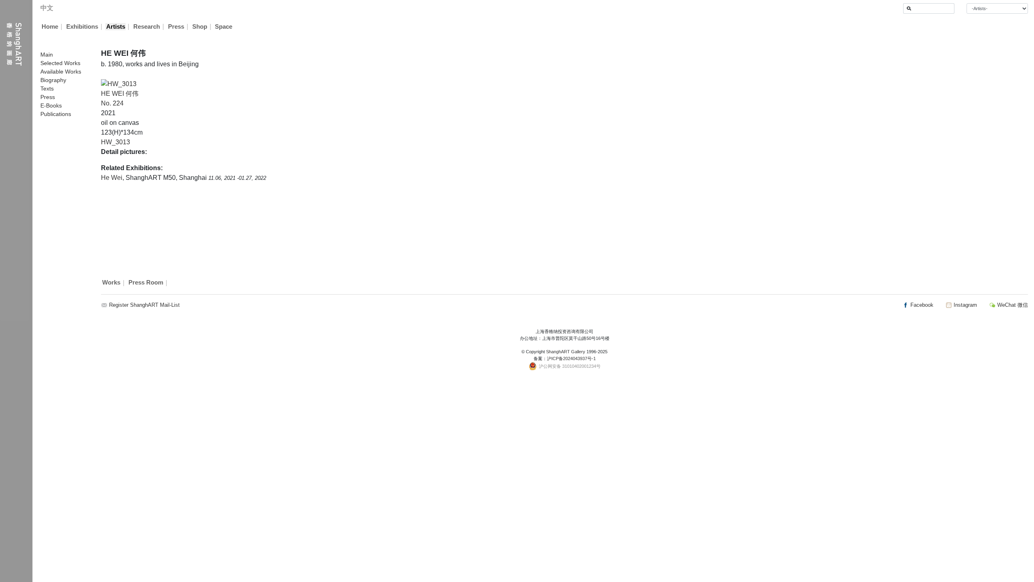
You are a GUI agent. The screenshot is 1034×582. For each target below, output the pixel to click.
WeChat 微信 (1012, 305)
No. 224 (112, 103)
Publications (55, 114)
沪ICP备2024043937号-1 (571, 358)
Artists (115, 26)
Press (176, 26)
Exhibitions (82, 26)
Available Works (60, 71)
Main (46, 54)
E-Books (51, 105)
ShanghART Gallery (565, 351)
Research (146, 26)
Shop (199, 26)
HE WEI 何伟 (120, 93)
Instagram (964, 305)
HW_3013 (115, 142)
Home (50, 26)
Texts (47, 88)
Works (111, 283)
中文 (46, 7)
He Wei (111, 177)
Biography (53, 80)
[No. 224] (119, 83)
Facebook (921, 305)
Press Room (145, 283)
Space (223, 26)
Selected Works (60, 63)
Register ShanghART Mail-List (144, 305)
